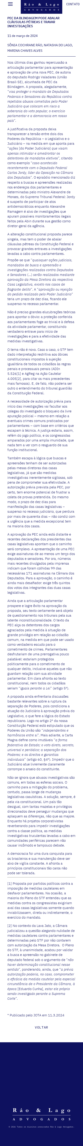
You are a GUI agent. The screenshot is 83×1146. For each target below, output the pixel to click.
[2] (19, 378)
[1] (19, 373)
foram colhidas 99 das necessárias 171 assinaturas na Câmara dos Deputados (40, 573)
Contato (73, 4)
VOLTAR (41, 1027)
